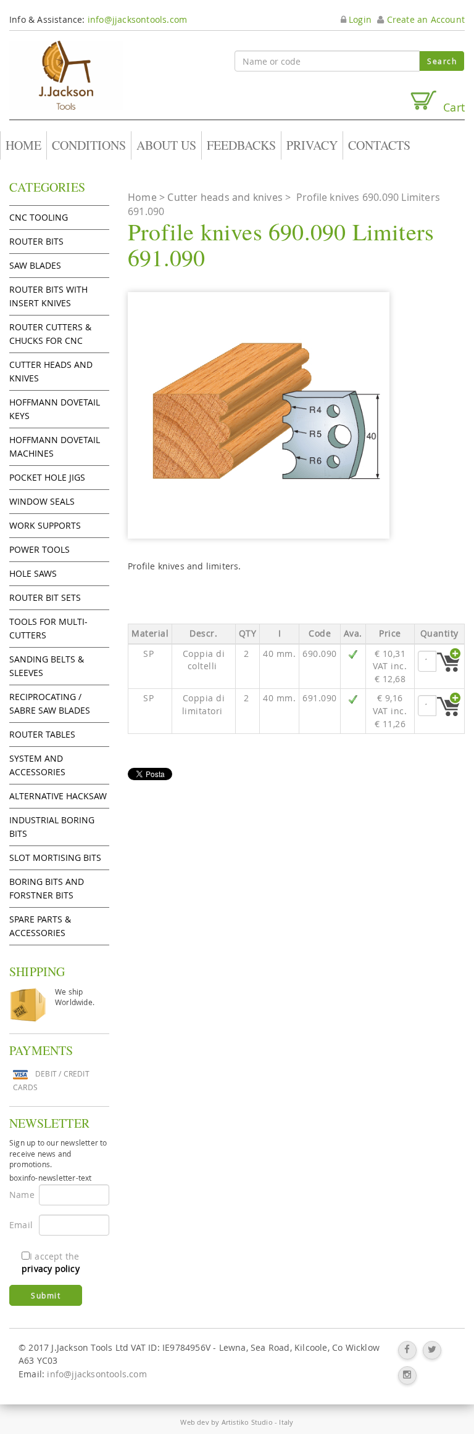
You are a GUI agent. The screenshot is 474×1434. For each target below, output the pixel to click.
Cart (451, 107)
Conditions (89, 145)
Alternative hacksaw (58, 796)
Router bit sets (45, 597)
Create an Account (424, 19)
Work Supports (45, 525)
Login (359, 19)
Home (23, 145)
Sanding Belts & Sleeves (46, 665)
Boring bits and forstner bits (46, 888)
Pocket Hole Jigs (47, 477)
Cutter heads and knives (51, 371)
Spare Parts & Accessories (40, 926)
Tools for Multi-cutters (48, 628)
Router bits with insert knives (48, 296)
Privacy (312, 145)
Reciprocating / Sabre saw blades (49, 703)
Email (19, 1225)
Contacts (379, 145)
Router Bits (36, 241)
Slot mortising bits (55, 857)
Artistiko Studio (247, 1422)
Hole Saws (33, 573)
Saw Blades (35, 265)
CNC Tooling (38, 217)
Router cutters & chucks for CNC (50, 333)
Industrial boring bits (51, 826)
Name (19, 1194)
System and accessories (37, 765)
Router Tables (42, 734)
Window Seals (42, 501)
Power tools (39, 549)
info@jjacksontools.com (137, 19)
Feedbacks (241, 145)
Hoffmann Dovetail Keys (54, 409)
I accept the (51, 1262)
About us (166, 145)
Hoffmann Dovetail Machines (54, 446)
